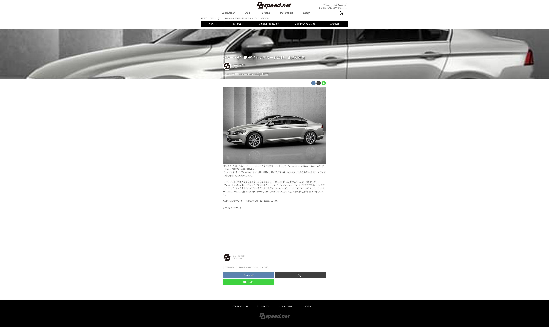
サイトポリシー (263, 306)
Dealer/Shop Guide (305, 23)
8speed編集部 (239, 65)
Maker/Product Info (269, 23)
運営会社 (308, 306)
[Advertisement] (274, 229)
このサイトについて (240, 306)
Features (237, 23)
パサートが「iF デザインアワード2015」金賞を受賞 (264, 58)
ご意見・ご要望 (286, 306)
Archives (335, 23)
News (212, 23)
